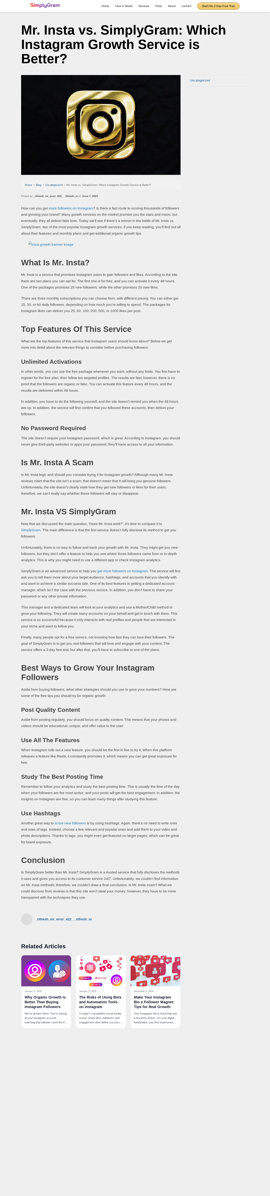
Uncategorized (54, 184)
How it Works (124, 6)
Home (105, 6)
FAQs (158, 6)
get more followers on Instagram (122, 571)
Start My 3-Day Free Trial (218, 6)
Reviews (143, 6)
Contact (186, 6)
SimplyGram (31, 530)
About (172, 6)
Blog (38, 184)
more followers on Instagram (71, 208)
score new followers (70, 823)
